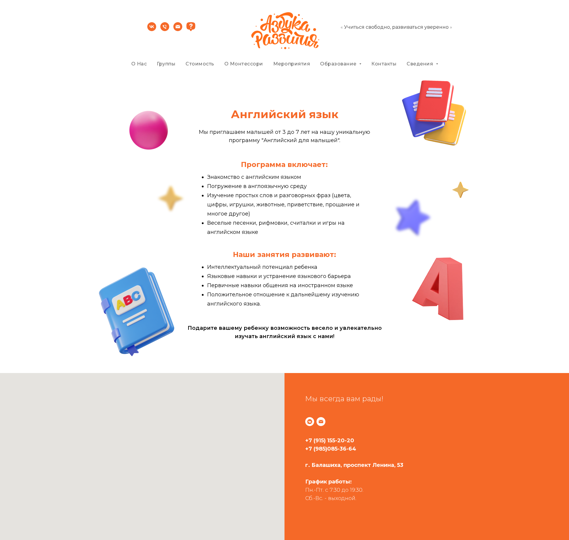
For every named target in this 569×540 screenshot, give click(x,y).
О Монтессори (243, 64)
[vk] (151, 29)
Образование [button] (339, 64)
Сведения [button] (420, 64)
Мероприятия (291, 64)
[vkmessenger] (309, 421)
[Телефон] (164, 29)
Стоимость (200, 64)
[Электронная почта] (177, 29)
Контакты (384, 64)
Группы (166, 64)
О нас (139, 64)
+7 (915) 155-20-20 (329, 440)
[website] (190, 29)
